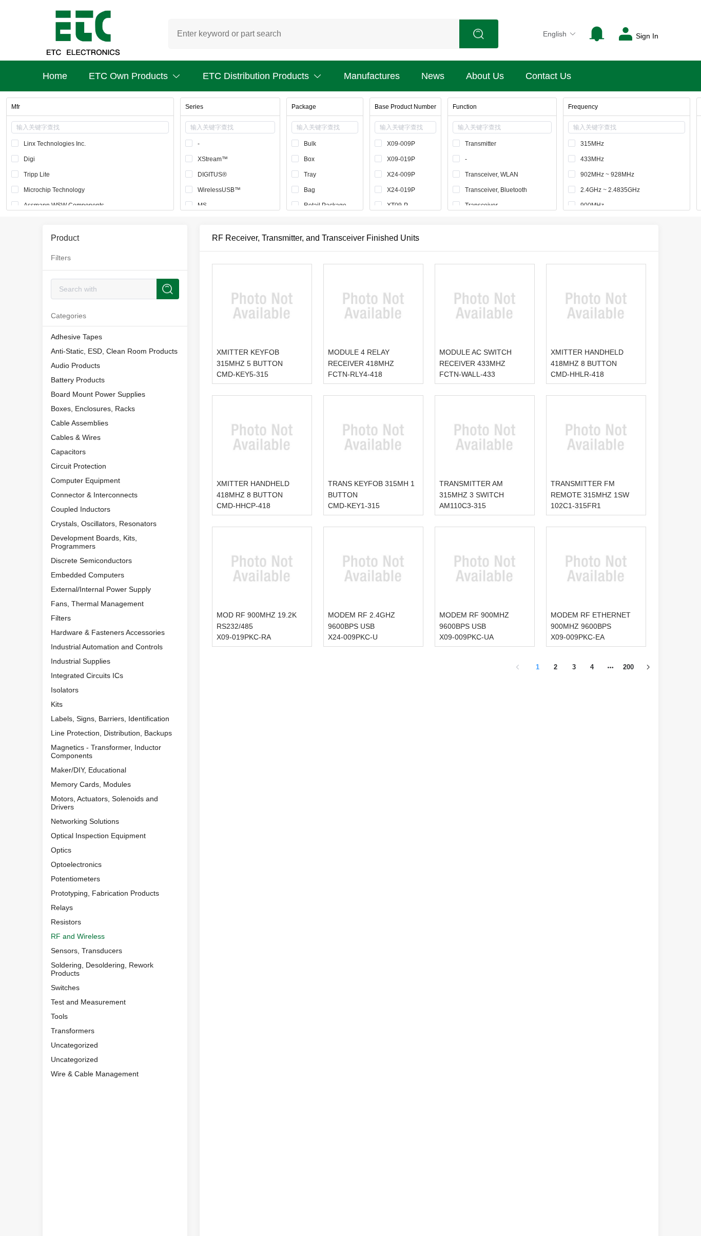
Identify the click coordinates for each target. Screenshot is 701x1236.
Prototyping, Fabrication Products (105, 893)
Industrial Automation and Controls (107, 647)
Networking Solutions (85, 821)
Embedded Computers (87, 575)
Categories (68, 316)
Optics (61, 850)
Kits (57, 704)
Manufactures (372, 76)
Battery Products (78, 380)
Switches (65, 987)
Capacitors (68, 452)
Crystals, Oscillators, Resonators (104, 523)
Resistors (66, 922)
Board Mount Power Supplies (98, 394)
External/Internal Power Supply (101, 589)
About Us (485, 76)
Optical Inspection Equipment (98, 836)
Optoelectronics (76, 864)
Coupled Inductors (80, 509)
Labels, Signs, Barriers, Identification (110, 718)
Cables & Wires (76, 437)
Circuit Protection (78, 466)
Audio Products (75, 365)
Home (55, 76)
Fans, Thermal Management (97, 604)
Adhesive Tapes (76, 337)
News (432, 76)
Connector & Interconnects (94, 495)
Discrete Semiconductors (91, 560)
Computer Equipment (85, 480)
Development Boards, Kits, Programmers (94, 542)
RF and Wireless (78, 936)
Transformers (72, 1031)
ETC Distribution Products (256, 76)
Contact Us (548, 76)
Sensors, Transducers (86, 951)
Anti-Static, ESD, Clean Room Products (114, 351)
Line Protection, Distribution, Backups (111, 733)
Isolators (65, 690)
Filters (61, 618)
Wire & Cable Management (95, 1074)
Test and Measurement (88, 1002)
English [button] (555, 34)
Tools (59, 1016)
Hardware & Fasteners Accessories (108, 632)
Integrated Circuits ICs (87, 675)
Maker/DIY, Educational (88, 770)
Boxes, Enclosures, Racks (93, 408)
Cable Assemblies (79, 423)
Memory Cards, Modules (91, 784)
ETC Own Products (128, 76)
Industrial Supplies (80, 661)
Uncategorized (74, 1045)
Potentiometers (75, 879)
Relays (62, 907)
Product (65, 238)
